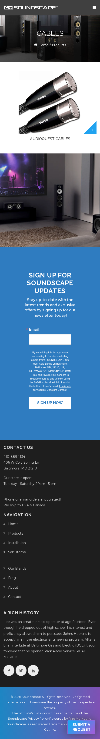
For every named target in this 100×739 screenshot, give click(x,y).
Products (15, 533)
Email (34, 329)
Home (43, 45)
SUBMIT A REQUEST (81, 727)
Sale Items (17, 552)
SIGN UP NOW (50, 403)
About (13, 587)
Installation (17, 543)
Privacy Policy (38, 718)
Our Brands (17, 568)
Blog (12, 578)
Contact (14, 597)
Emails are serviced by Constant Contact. (52, 387)
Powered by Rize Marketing (70, 718)
